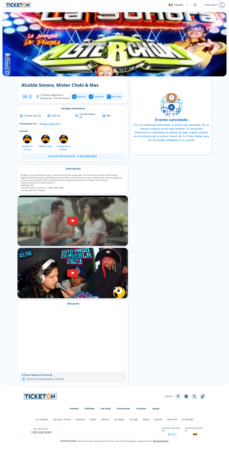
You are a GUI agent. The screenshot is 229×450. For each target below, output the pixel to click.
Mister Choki (45, 146)
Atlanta (158, 419)
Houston (80, 419)
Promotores (123, 408)
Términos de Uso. (161, 441)
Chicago (133, 419)
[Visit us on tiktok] (202, 396)
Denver (105, 419)
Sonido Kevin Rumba (63, 148)
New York (172, 419)
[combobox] (178, 5)
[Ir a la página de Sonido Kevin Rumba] (63, 139)
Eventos (74, 408)
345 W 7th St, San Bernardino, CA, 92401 (45, 379)
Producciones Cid (49, 124)
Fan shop (105, 408)
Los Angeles (41, 419)
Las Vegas (119, 419)
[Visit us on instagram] (186, 396)
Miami (146, 419)
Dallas (93, 419)
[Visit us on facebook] (178, 396)
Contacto (141, 408)
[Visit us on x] (194, 396)
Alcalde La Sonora (27, 148)
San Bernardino (62, 98)
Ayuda (155, 408)
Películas (89, 408)
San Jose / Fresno (62, 419)
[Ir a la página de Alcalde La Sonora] (27, 139)
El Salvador (188, 419)
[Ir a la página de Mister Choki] (45, 139)
